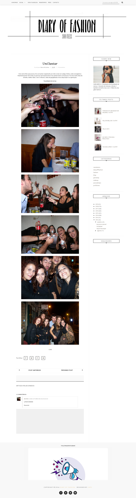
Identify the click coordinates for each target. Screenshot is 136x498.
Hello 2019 (105, 129)
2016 (97, 211)
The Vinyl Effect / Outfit (109, 147)
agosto (99, 231)
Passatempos (42, 2)
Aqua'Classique (101, 228)
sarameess (96, 167)
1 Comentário (61, 67)
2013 (97, 217)
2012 (97, 220)
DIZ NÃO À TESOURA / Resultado (108, 138)
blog (94, 175)
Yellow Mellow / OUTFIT (109, 121)
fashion (95, 172)
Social (21, 2)
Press (49, 2)
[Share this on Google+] (37, 358)
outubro (99, 222)
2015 (97, 213)
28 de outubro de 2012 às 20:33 (38, 399)
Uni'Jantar (99, 226)
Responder (26, 405)
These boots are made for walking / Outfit (110, 111)
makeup (95, 180)
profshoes (96, 185)
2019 (97, 204)
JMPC (90, 487)
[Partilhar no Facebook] (25, 358)
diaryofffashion (98, 170)
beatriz (26, 399)
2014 (97, 215)
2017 (97, 209)
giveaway (96, 178)
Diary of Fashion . (68, 487)
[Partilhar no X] (31, 358)
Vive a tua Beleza (33, 2)
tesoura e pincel (101, 224)
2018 (97, 206)
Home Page (15, 2)
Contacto (56, 2)
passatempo (97, 183)
